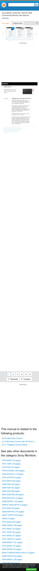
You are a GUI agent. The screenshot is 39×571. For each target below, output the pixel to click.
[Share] (36, 23)
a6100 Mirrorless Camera (12, 438)
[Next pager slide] (36, 33)
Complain (26, 379)
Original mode (17, 23)
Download (14, 379)
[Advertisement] (19, 61)
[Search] (36, 4)
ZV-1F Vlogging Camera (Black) (14, 444)
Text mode (5, 23)
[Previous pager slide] (2, 33)
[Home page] (4, 5)
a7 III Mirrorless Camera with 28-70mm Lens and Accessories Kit (20, 441)
